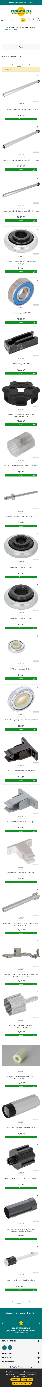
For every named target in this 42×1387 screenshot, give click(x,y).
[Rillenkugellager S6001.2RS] (21, 292)
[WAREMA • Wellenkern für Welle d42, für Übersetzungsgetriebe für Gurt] (21, 1055)
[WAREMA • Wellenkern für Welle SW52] (21, 1106)
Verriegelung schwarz (21, 364)
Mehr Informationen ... (21, 1376)
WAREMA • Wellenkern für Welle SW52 (21, 1127)
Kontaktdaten (8, 1362)
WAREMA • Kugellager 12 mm (21, 567)
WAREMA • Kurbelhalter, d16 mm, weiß (21, 872)
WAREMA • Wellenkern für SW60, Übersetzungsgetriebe (21, 1026)
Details (21, 119)
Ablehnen (15, 1380)
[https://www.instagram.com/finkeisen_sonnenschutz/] (10, 1347)
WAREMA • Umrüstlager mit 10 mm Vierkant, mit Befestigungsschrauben (21, 975)
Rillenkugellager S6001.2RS (21, 313)
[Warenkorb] (38, 19)
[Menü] (2, 19)
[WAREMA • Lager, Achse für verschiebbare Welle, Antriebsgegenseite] (21, 902)
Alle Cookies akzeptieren (21, 1383)
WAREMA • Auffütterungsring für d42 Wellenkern (21, 466)
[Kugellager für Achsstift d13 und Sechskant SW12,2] (21, 241)
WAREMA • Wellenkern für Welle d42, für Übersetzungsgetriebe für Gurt (21, 1077)
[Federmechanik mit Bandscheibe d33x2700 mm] (21, 88)
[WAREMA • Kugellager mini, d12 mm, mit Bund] (21, 699)
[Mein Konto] (34, 19)
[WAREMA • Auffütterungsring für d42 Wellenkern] (21, 444)
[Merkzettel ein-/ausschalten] (37, 76)
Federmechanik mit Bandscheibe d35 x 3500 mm (21, 211)
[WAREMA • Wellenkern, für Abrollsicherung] (21, 1259)
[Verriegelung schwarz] (21, 342)
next (39, 2)
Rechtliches (7, 1357)
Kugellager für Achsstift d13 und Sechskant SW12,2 (21, 263)
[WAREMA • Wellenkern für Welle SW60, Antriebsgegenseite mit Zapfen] (21, 1208)
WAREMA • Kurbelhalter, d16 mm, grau (21, 822)
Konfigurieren (27, 1380)
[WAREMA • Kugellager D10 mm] (21, 648)
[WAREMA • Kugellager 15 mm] (21, 597)
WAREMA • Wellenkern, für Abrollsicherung (21, 1280)
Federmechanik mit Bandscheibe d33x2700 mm (21, 109)
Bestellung (7, 1353)
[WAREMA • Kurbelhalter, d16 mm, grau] (21, 800)
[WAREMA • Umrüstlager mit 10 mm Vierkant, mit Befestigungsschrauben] (21, 953)
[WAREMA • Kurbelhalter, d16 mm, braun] (21, 749)
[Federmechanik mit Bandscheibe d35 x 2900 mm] (21, 139)
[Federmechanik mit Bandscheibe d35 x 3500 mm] (21, 190)
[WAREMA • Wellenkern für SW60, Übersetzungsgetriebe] (21, 1004)
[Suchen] (23, 20)
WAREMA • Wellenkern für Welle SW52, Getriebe (21, 1178)
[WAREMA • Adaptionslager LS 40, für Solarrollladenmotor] (21, 393)
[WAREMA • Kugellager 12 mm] (21, 546)
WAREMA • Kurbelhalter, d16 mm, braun (21, 771)
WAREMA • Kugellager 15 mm (21, 618)
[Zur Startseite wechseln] (21, 11)
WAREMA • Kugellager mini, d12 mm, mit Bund (21, 720)
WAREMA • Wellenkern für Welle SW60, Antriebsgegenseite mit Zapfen (21, 1230)
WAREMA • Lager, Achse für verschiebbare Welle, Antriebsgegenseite (21, 924)
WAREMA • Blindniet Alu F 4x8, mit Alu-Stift (21, 517)
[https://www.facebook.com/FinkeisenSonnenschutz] (4, 1347)
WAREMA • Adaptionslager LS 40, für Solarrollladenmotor (21, 416)
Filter (22, 47)
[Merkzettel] (29, 19)
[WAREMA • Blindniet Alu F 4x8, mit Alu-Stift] (21, 495)
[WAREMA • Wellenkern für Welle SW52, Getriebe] (21, 1157)
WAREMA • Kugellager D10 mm (21, 669)
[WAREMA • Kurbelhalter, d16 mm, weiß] (21, 851)
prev (3, 2)
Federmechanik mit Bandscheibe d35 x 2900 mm (21, 160)
